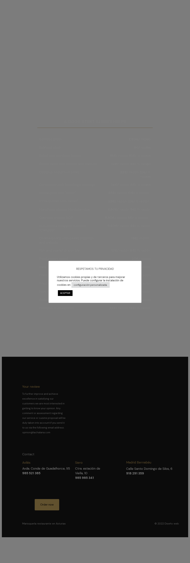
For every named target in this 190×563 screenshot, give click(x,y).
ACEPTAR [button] (65, 293)
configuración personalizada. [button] (90, 285)
